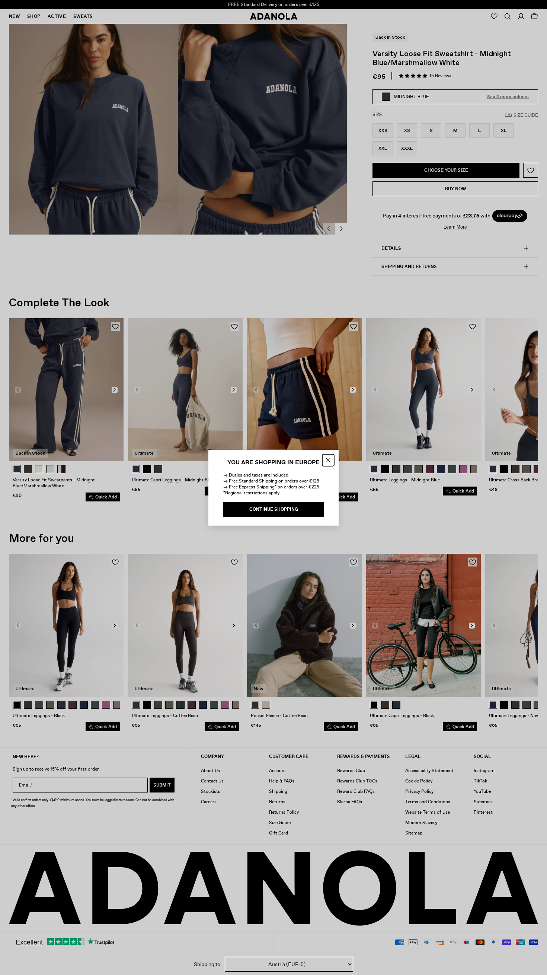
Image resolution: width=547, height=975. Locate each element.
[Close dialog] (328, 460)
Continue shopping (273, 509)
